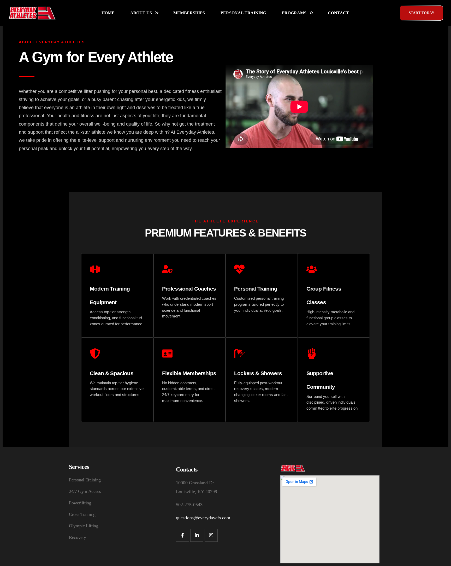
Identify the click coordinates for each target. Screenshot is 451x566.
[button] (421, 13)
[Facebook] (182, 535)
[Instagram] (211, 535)
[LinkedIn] (196, 535)
